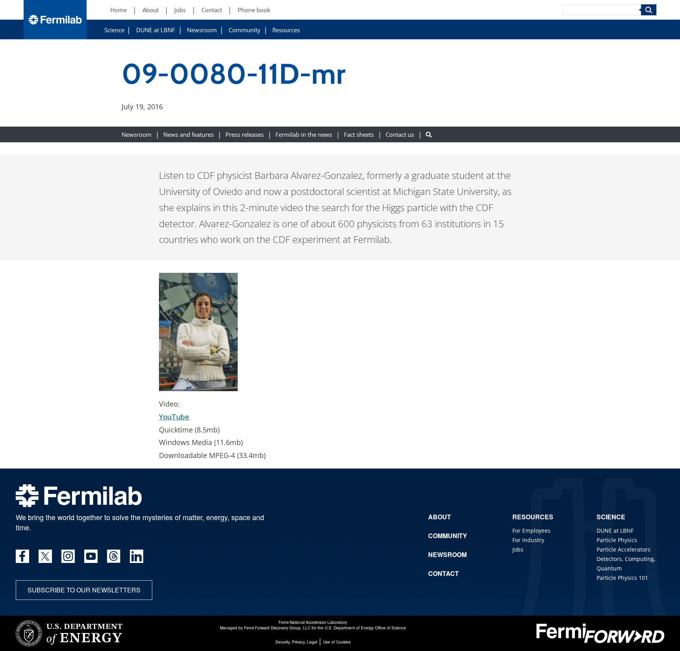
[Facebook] (22, 556)
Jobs (180, 10)
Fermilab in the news (303, 135)
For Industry (528, 540)
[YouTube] (91, 556)
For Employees (531, 530)
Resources (286, 30)
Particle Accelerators (623, 549)
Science (114, 30)
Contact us (400, 135)
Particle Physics (617, 540)
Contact (211, 10)
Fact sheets (359, 135)
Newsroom (202, 30)
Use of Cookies (337, 642)
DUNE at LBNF (155, 30)
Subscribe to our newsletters (84, 589)
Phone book (254, 10)
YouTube (174, 416)
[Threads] (113, 556)
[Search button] (429, 135)
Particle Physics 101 (622, 577)
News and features (188, 135)
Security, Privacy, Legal (296, 642)
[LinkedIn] (136, 556)
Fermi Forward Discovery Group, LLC (277, 628)
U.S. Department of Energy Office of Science (365, 628)
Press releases (244, 135)
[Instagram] (68, 556)
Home (118, 10)
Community (245, 30)
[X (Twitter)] (45, 556)
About (150, 10)
